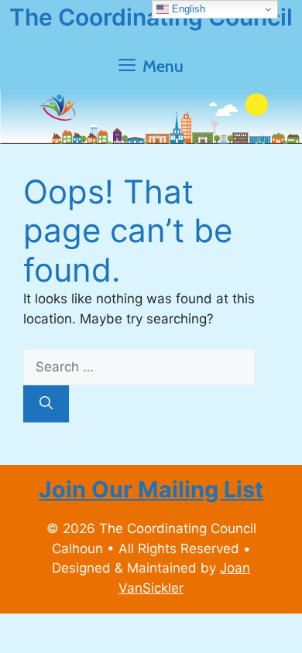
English (187, 9)
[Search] (46, 403)
